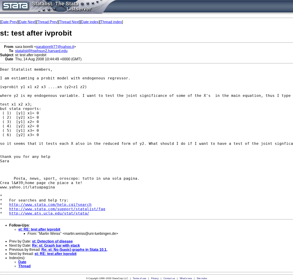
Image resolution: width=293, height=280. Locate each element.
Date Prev (9, 22)
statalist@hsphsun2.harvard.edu (41, 51)
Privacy (155, 278)
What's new (186, 278)
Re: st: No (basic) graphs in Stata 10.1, (74, 250)
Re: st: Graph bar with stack (56, 245)
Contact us (169, 278)
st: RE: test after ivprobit (39, 229)
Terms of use (139, 278)
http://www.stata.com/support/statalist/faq (57, 209)
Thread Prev (47, 22)
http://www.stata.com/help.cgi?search (50, 204)
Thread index (111, 22)
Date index (90, 22)
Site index (202, 278)
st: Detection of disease (52, 241)
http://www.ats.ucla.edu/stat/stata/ (49, 213)
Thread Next (69, 22)
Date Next (27, 22)
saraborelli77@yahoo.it (55, 47)
